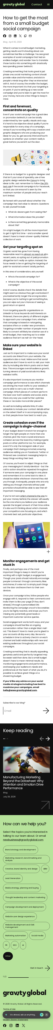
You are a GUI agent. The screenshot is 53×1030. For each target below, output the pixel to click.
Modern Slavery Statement (15, 1020)
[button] (25, 35)
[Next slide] (48, 739)
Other (8, 956)
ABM (45, 868)
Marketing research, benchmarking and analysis (23, 859)
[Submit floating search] (41, 1015)
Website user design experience (20, 916)
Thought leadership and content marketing (25, 897)
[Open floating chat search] (6, 1015)
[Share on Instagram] (10, 35)
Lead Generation (12, 878)
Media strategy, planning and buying (22, 888)
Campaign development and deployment (24, 907)
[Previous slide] (42, 739)
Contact (36, 4)
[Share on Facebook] (4, 36)
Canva (33, 180)
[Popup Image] (48, 169)
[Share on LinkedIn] (15, 35)
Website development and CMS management (19, 926)
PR (6, 945)
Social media (37, 935)
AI (23, 945)
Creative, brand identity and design (21, 868)
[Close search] (46, 1015)
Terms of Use (9, 1009)
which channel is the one (32, 496)
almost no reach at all (35, 254)
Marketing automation (15, 935)
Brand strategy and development (20, 849)
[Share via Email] (30, 35)
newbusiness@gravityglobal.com (23, 840)
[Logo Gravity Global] (24, 994)
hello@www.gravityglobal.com (20, 690)
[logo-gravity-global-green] (14, 4)
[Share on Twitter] (20, 35)
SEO (14, 945)
